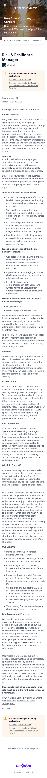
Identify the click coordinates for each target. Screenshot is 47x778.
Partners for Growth (25, 7)
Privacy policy (18, 772)
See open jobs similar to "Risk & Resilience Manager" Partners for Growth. (23, 85)
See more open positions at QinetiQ (23, 748)
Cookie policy (29, 772)
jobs (6, 40)
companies (15, 40)
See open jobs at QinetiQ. (20, 79)
